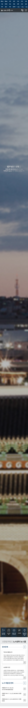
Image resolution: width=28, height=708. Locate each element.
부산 (18, 1)
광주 (14, 1)
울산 (6, 6)
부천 (10, 6)
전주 (2, 6)
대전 (26, 1)
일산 (26, 4)
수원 (2, 4)
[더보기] (24, 647)
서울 (2, 1)
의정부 (6, 4)
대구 (22, 1)
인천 (10, 1)
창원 (14, 4)
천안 (22, 4)
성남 (10, 4)
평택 (18, 4)
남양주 (14, 6)
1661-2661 (22, 10)
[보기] (24, 662)
